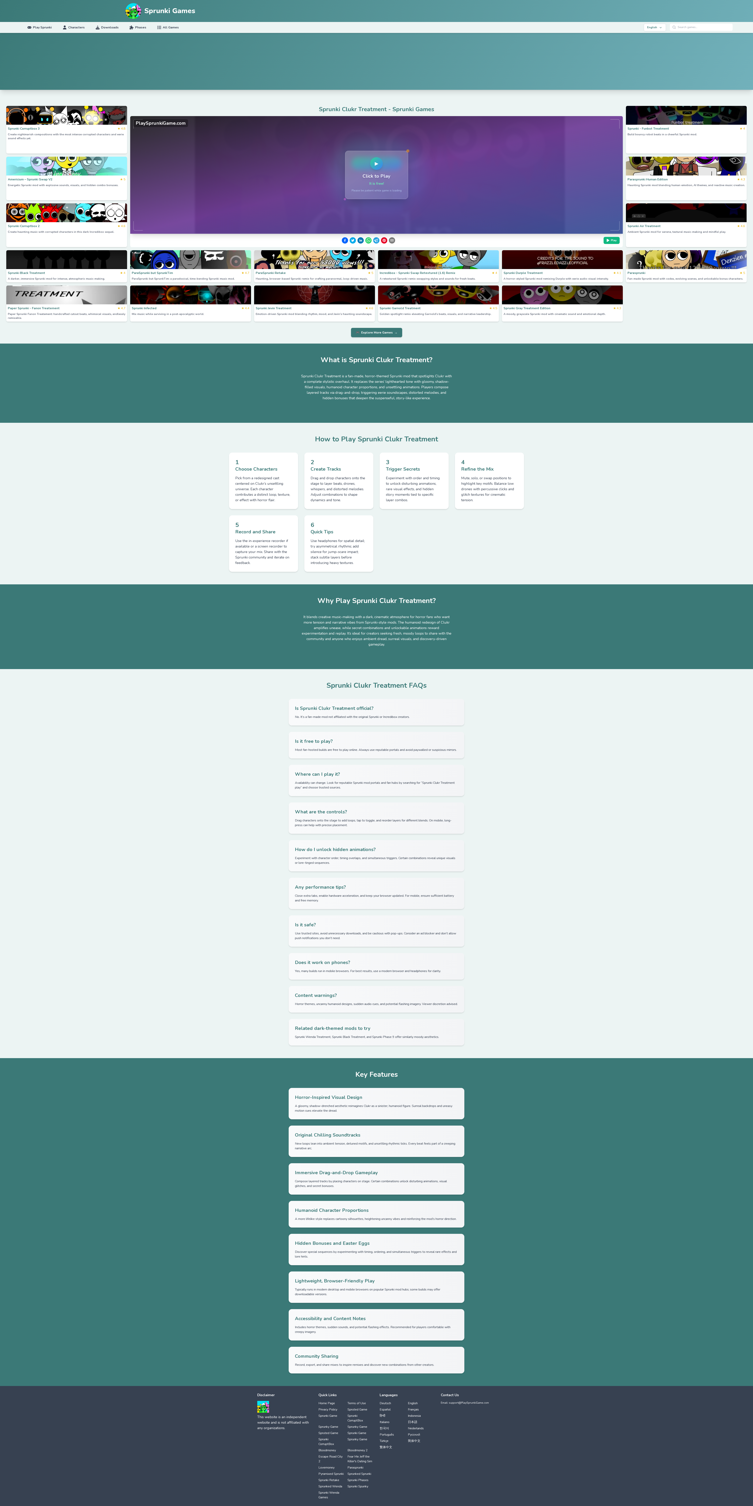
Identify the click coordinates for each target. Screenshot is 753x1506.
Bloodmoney (327, 1450)
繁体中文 (386, 1447)
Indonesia (414, 1416)
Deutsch (385, 1403)
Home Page (326, 1403)
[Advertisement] (376, 62)
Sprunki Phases (357, 1480)
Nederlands (416, 1428)
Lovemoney (326, 1467)
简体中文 (414, 1441)
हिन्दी (382, 1416)
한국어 (384, 1428)
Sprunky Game (328, 1427)
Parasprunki (355, 1467)
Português (387, 1434)
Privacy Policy (327, 1409)
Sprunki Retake (328, 1480)
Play (614, 240)
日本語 (412, 1422)
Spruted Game (357, 1409)
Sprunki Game (327, 1416)
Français (413, 1409)
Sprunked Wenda (330, 1486)
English (413, 1403)
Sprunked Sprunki (359, 1474)
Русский (414, 1434)
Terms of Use (356, 1403)
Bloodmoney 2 (357, 1450)
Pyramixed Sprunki (331, 1474)
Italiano (384, 1422)
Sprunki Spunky (357, 1486)
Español (385, 1409)
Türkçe (384, 1441)
